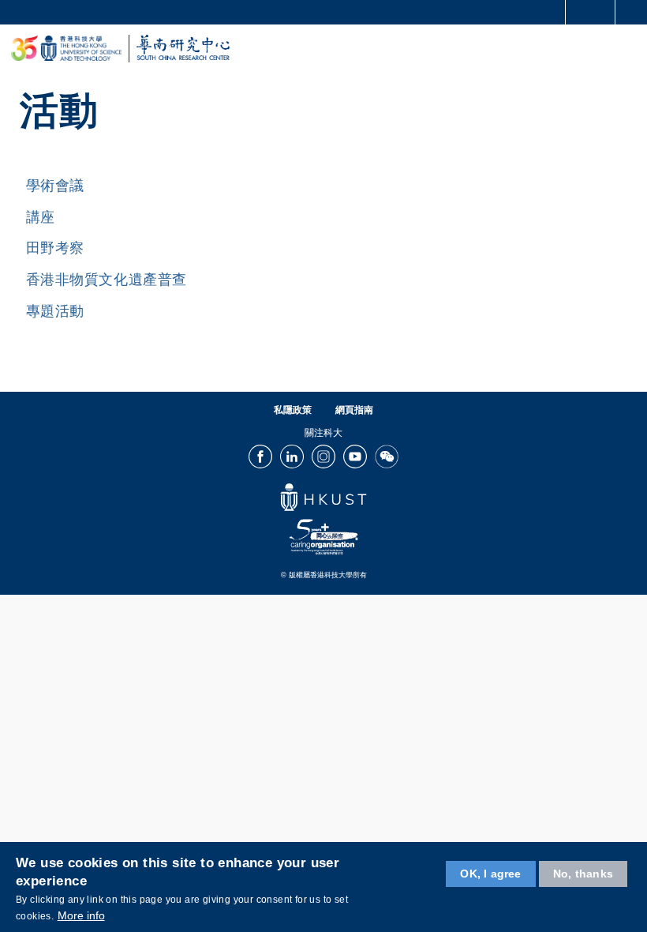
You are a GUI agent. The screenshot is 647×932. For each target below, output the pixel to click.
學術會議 (55, 186)
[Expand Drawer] (590, 12)
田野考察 (55, 248)
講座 (40, 217)
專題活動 (55, 311)
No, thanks (583, 873)
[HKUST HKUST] (66, 48)
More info (81, 915)
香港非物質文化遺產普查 (106, 279)
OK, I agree (490, 873)
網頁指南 (354, 409)
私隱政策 (293, 409)
